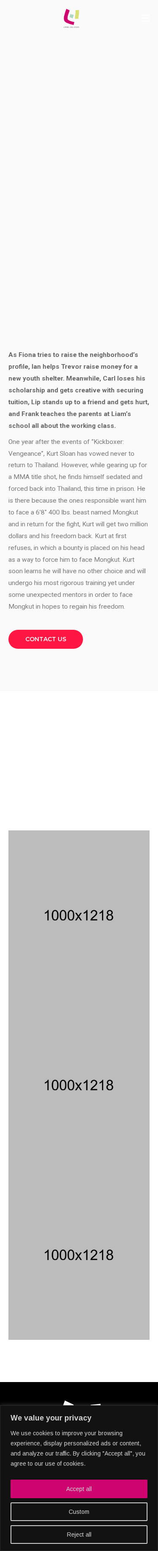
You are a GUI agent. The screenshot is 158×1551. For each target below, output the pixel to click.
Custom (79, 1511)
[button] (45, 639)
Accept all (79, 1489)
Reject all (79, 1534)
